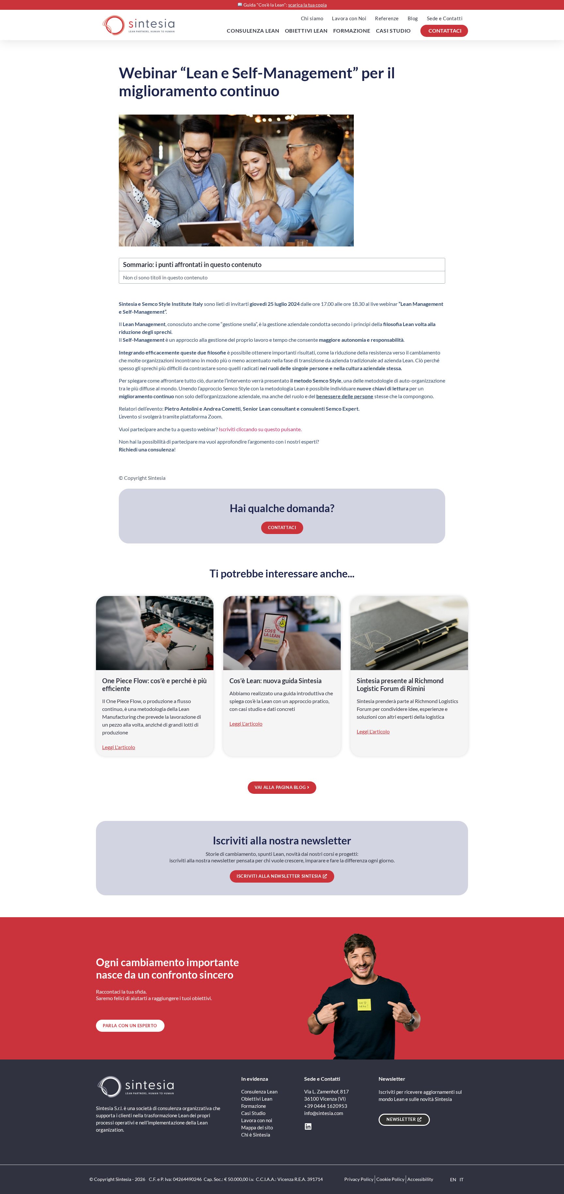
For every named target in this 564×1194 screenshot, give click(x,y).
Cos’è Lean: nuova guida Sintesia (276, 680)
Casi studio (393, 30)
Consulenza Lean (253, 30)
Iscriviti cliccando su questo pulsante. (260, 429)
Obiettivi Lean (306, 30)
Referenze (387, 18)
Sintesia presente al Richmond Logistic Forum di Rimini (400, 684)
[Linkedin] (308, 1126)
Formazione (351, 30)
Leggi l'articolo (118, 747)
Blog (413, 18)
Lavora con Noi (349, 18)
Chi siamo (312, 18)
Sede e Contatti (445, 18)
